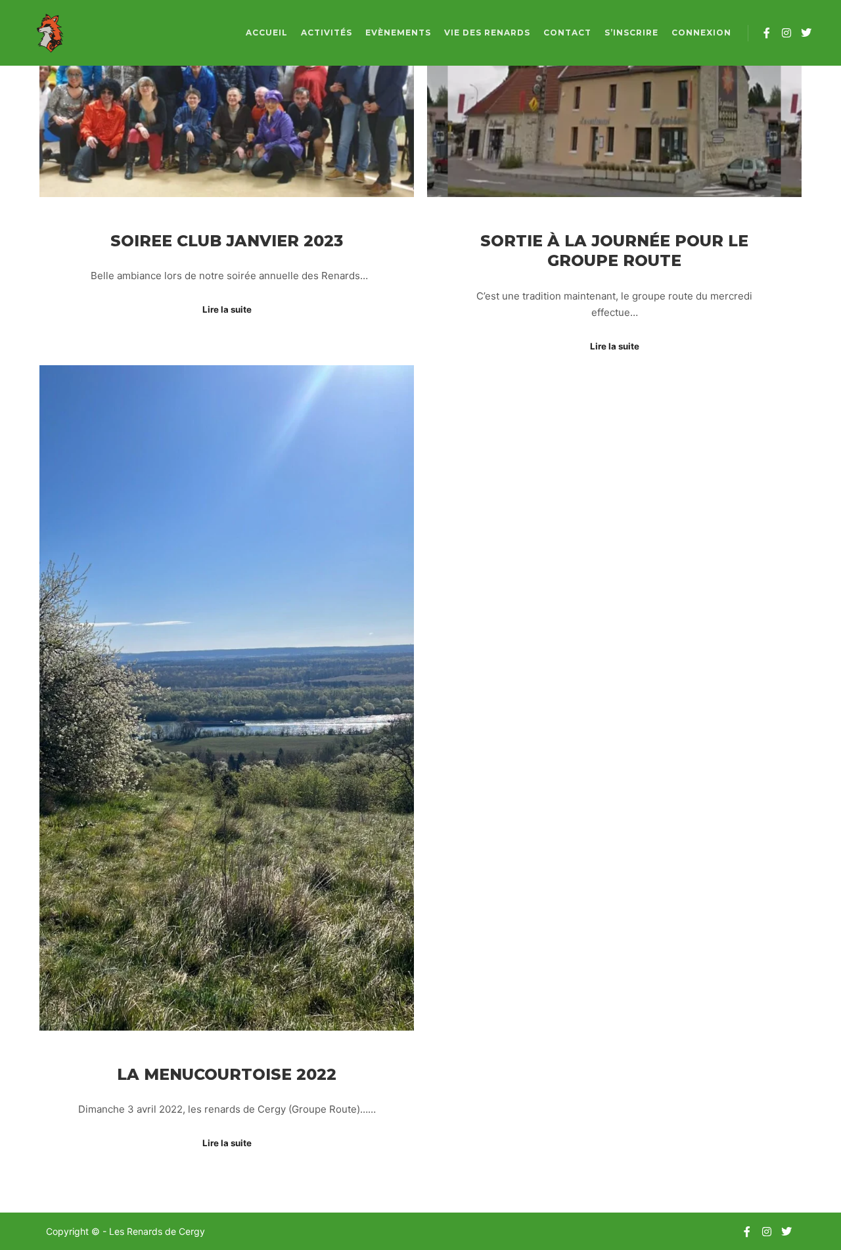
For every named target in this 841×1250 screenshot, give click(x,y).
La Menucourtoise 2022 (226, 1074)
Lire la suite (227, 309)
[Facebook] (766, 32)
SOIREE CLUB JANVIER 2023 (226, 240)
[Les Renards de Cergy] (49, 33)
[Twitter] (806, 32)
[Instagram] (786, 32)
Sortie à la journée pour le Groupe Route (614, 251)
